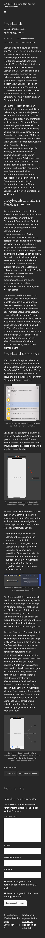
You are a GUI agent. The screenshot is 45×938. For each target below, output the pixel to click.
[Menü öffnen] (5, 11)
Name (7, 845)
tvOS (18, 42)
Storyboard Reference (28, 773)
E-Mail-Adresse (12, 857)
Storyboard (10, 773)
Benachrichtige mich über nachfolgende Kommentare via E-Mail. (20, 884)
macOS (12, 42)
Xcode (32, 42)
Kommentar (10, 816)
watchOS (25, 42)
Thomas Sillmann (27, 39)
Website (8, 869)
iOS (7, 42)
